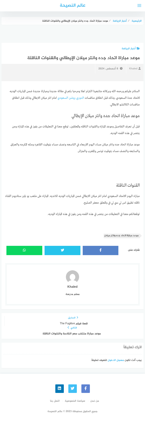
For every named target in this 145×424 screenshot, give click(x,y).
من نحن (94, 401)
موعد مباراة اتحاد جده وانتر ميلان (121, 236)
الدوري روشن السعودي (71, 98)
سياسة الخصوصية (75, 401)
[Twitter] (72, 388)
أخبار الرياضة (129, 48)
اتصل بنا (55, 401)
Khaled (133, 69)
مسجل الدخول (116, 360)
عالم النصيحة (72, 5)
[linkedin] (59, 388)
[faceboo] (85, 388)
